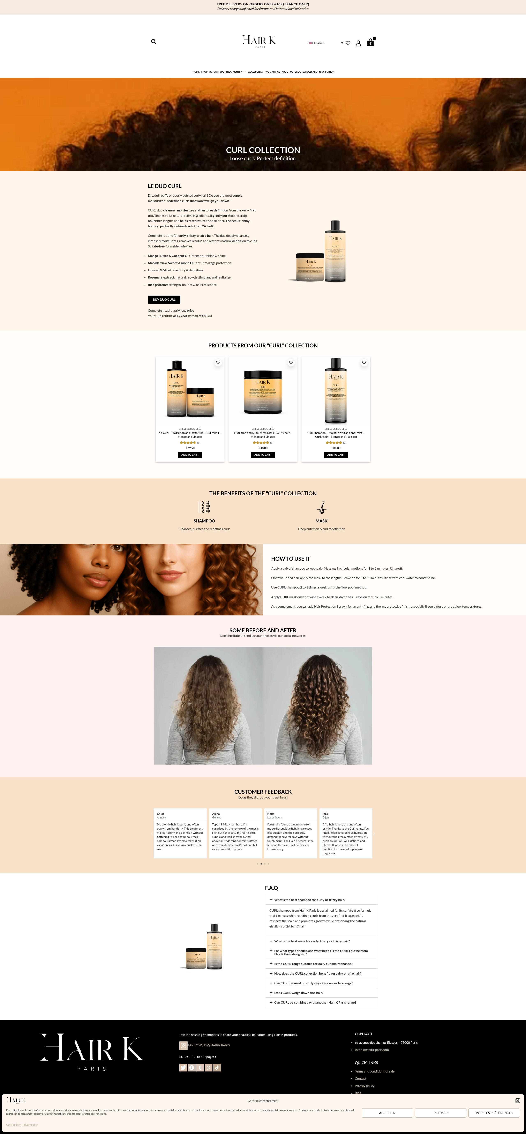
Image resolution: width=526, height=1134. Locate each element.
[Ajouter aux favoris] (218, 363)
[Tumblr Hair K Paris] (200, 1067)
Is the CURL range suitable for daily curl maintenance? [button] (313, 964)
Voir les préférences (494, 1113)
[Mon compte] (358, 43)
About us (287, 71)
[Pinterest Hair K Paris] (208, 1067)
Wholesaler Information (318, 71)
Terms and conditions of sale (374, 1071)
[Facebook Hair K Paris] (192, 1067)
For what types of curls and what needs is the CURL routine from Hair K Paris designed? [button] (321, 952)
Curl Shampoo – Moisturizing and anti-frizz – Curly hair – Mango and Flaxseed (336, 434)
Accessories (255, 71)
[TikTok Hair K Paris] (216, 1067)
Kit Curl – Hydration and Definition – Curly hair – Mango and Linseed (190, 434)
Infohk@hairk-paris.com (372, 1050)
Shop (204, 71)
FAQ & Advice (272, 71)
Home (196, 71)
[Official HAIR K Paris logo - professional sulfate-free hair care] (258, 42)
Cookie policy (13, 1124)
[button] (518, 1101)
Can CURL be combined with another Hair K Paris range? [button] (315, 1002)
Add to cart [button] (190, 454)
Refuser (441, 1113)
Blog (298, 71)
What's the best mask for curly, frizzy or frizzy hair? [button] (312, 941)
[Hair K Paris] (16, 1100)
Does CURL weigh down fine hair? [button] (298, 993)
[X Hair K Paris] (183, 1067)
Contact (360, 1078)
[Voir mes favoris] (348, 43)
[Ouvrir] (153, 41)
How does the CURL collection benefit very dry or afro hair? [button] (318, 973)
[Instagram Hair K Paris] (183, 1045)
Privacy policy (30, 1124)
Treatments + (234, 71)
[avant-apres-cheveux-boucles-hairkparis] (263, 706)
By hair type (216, 71)
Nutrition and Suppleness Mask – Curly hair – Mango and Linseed (263, 434)
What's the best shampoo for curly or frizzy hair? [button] (309, 900)
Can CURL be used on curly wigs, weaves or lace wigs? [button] (313, 983)
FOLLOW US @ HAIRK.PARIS (209, 1045)
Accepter (387, 1113)
